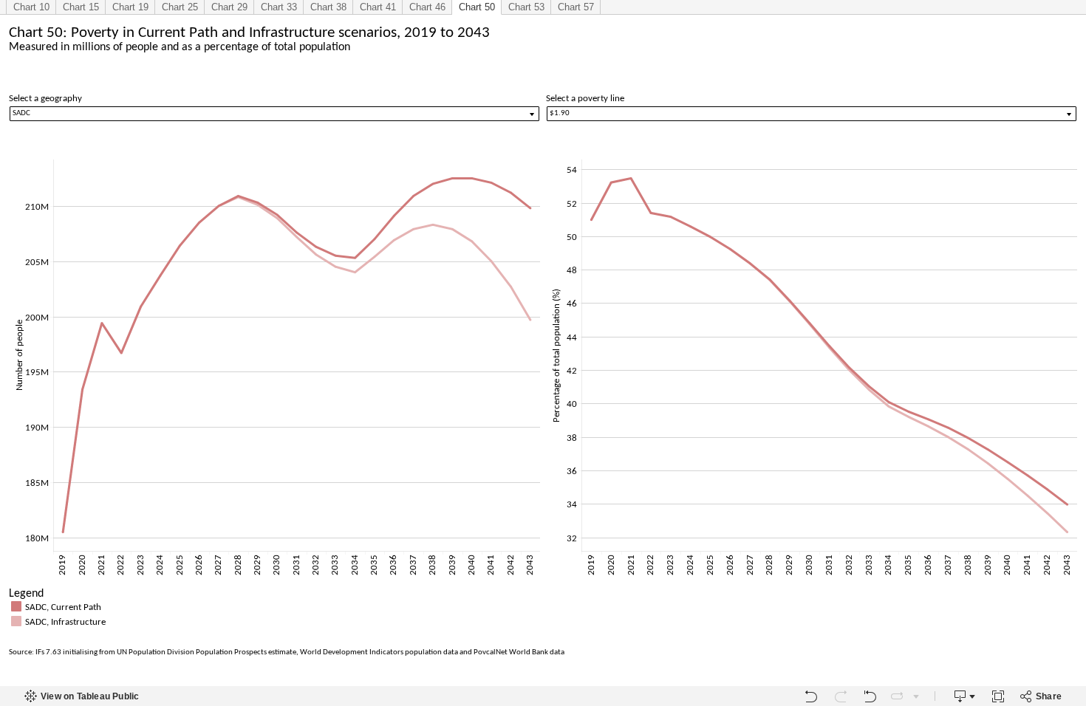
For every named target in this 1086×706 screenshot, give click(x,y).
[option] (543, 606)
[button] (1071, 592)
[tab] (31, 7)
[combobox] (274, 113)
